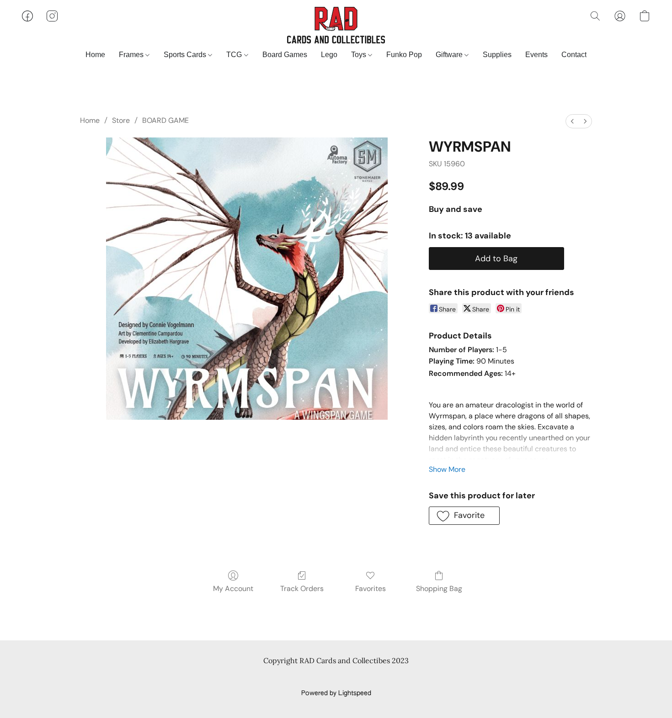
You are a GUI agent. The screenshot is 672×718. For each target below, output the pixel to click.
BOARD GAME (165, 120)
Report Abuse (336, 678)
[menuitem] (572, 121)
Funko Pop (404, 54)
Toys (359, 54)
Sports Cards (186, 54)
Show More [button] (447, 469)
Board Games (284, 54)
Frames (132, 54)
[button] (335, 25)
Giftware (450, 54)
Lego (329, 54)
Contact (574, 54)
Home (95, 54)
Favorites (370, 588)
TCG (235, 54)
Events (536, 54)
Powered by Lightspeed (336, 693)
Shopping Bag (439, 588)
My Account (233, 588)
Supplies (497, 54)
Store (121, 120)
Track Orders (302, 588)
